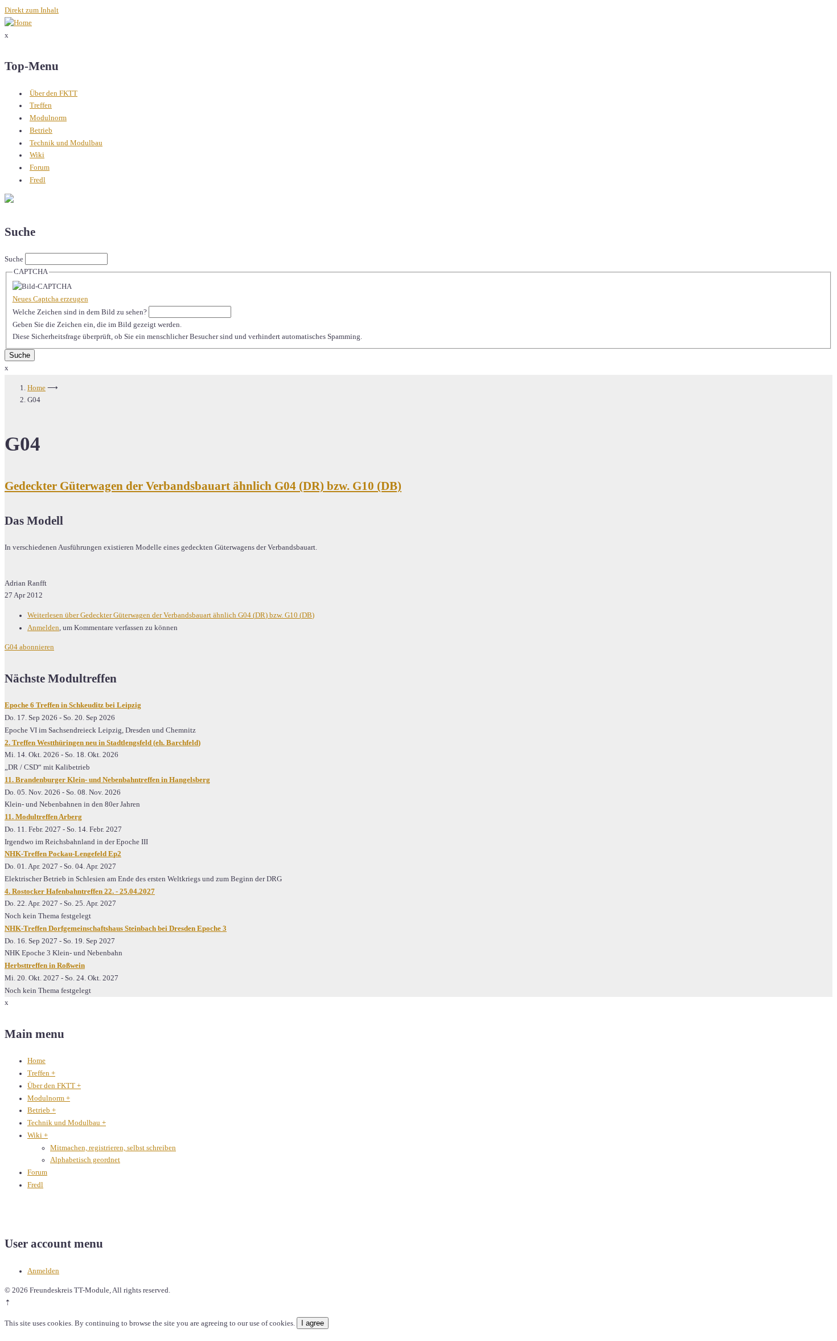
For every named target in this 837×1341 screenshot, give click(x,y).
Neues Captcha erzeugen (50, 299)
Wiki (37, 155)
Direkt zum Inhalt (32, 10)
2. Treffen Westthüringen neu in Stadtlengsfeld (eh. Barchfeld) (102, 743)
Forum (40, 167)
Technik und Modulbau (66, 143)
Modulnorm (48, 118)
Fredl (38, 180)
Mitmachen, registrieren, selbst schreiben (113, 1148)
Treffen (41, 105)
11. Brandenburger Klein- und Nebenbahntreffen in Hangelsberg (107, 780)
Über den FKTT (53, 93)
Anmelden (43, 628)
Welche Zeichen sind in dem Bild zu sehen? (80, 312)
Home (36, 388)
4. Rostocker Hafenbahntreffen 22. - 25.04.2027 (80, 892)
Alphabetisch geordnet (85, 1160)
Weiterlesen (170, 615)
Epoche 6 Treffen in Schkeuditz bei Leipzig (73, 705)
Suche (14, 259)
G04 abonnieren (29, 647)
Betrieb (41, 130)
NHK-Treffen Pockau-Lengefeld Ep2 (63, 854)
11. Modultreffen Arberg (43, 817)
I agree (312, 1323)
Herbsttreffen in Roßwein (45, 966)
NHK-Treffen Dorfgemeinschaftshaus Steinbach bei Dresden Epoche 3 (116, 929)
